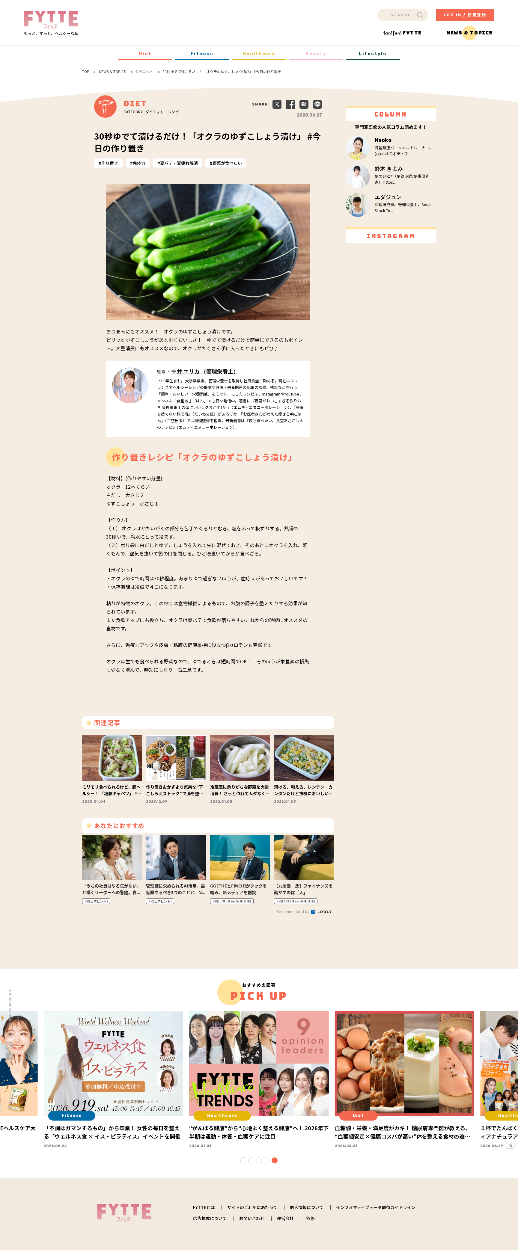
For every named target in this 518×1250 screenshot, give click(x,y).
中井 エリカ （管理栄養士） (205, 371)
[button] (243, 1160)
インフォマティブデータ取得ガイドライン (375, 1207)
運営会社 (285, 1218)
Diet (145, 53)
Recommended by (293, 911)
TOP (85, 71)
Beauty (315, 53)
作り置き (109, 163)
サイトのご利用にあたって (252, 1207)
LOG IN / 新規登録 (465, 15)
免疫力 (139, 163)
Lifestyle (373, 53)
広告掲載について (210, 1218)
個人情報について (306, 1207)
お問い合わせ (251, 1218)
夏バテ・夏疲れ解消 (179, 163)
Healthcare (259, 53)
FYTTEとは (204, 1207)
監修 (310, 1218)
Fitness (202, 53)
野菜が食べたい (227, 163)
